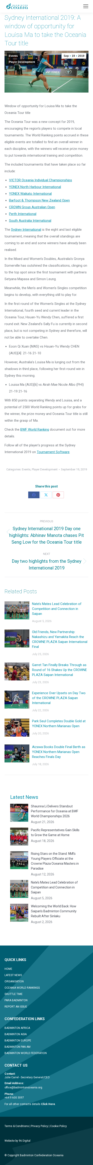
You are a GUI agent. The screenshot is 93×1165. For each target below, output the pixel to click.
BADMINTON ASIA (16, 1034)
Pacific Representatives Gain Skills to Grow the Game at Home (55, 832)
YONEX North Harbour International (35, 187)
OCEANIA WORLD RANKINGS (22, 987)
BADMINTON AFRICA (17, 1028)
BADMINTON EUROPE (18, 1040)
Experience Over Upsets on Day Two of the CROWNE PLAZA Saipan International (59, 698)
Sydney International (26, 230)
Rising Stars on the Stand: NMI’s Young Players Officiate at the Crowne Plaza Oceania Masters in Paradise (55, 861)
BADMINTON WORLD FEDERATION (26, 1053)
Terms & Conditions (17, 1126)
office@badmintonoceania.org (23, 1087)
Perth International (22, 214)
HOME (8, 968)
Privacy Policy (39, 1126)
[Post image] (17, 610)
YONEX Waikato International (30, 194)
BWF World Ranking (34, 429)
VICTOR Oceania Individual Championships (40, 180)
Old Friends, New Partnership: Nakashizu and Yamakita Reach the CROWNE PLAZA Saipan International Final (59, 639)
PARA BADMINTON (16, 1000)
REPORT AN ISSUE (16, 1006)
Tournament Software (53, 452)
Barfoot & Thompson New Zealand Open (39, 200)
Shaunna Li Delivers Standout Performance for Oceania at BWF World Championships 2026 (54, 811)
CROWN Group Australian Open (32, 207)
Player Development (22, 62)
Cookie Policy (58, 1126)
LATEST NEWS (13, 975)
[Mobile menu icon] (85, 6)
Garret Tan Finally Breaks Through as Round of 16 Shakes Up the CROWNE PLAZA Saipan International (59, 670)
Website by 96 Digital (17, 1140)
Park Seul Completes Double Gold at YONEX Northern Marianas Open (59, 723)
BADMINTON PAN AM (17, 1046)
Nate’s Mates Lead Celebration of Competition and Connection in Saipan (56, 609)
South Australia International (30, 221)
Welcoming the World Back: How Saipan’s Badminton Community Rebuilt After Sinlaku (54, 911)
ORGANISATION (14, 981)
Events (13, 56)
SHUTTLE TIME (14, 994)
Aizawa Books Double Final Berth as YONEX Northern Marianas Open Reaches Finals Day (58, 752)
